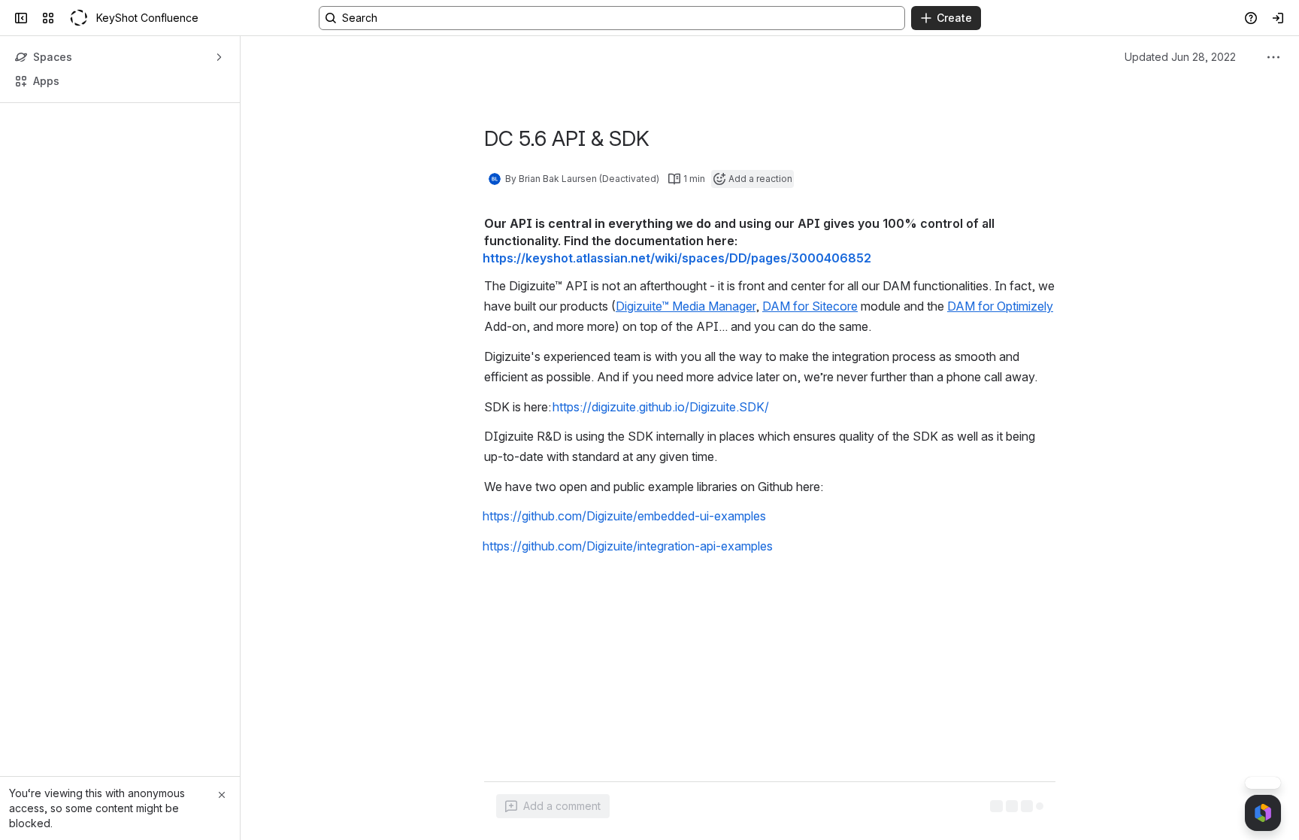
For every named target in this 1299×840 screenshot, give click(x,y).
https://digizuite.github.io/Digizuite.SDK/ (661, 406)
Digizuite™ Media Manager (685, 306)
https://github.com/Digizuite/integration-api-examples (628, 545)
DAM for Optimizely (1000, 306)
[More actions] (1273, 57)
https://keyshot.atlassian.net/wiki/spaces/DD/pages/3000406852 (677, 257)
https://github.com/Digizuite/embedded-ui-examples (624, 515)
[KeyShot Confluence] (78, 18)
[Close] (222, 795)
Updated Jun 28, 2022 (1180, 56)
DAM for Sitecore (810, 306)
